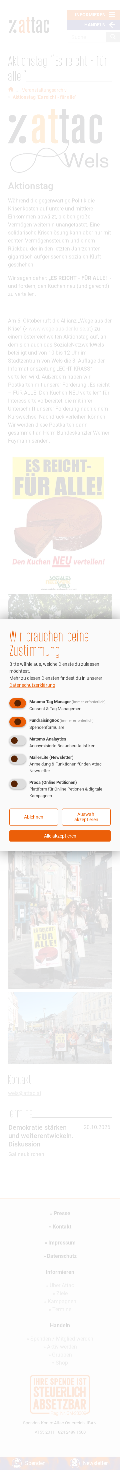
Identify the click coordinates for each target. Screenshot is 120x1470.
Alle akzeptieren (60, 836)
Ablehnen (33, 817)
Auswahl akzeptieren (86, 817)
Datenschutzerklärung (32, 685)
